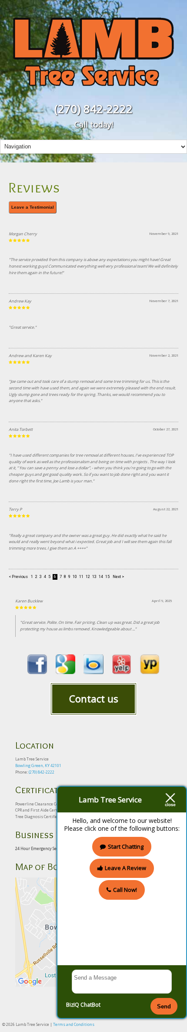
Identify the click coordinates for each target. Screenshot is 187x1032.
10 (75, 577)
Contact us (93, 698)
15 (107, 577)
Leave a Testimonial (32, 207)
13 (94, 577)
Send (164, 1006)
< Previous (19, 577)
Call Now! (125, 890)
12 (88, 577)
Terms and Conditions (73, 1024)
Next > (118, 577)
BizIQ (72, 1004)
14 (101, 577)
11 (81, 577)
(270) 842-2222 (93, 109)
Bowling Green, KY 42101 (38, 765)
